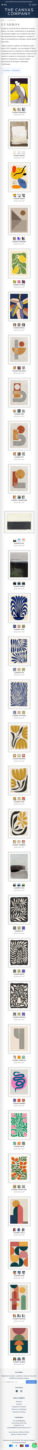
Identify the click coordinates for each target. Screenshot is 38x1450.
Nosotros (19, 1401)
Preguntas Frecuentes (19, 1406)
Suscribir (31, 1382)
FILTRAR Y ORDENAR (11, 71)
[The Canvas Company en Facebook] (17, 1391)
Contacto (19, 1404)
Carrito (34, 4)
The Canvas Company (27, 1440)
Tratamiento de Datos (19, 1412)
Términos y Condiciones (19, 1409)
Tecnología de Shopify (19, 1442)
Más (5, 4)
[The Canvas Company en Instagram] (21, 1391)
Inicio (2, 20)
